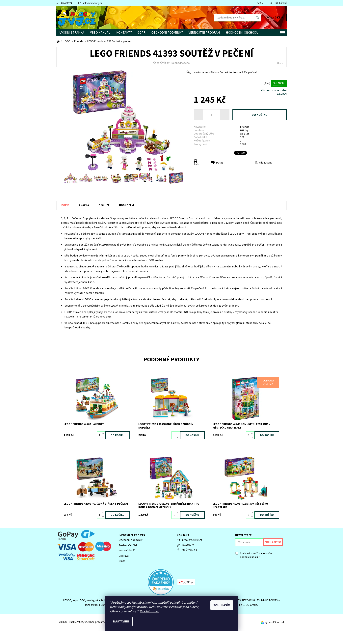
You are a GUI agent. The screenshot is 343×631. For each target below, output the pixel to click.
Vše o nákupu (100, 32)
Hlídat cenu (265, 163)
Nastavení (121, 621)
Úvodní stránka (71, 32)
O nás (122, 561)
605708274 (66, 3)
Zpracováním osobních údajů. (256, 555)
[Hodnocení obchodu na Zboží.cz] (186, 582)
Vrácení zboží (127, 551)
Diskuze (104, 205)
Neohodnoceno (181, 63)
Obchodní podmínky (167, 32)
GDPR (141, 32)
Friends (244, 127)
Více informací (149, 611)
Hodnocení (126, 205)
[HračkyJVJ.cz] (76, 17)
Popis (65, 205)
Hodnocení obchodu (242, 32)
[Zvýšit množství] (103, 433)
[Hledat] (257, 17)
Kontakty (124, 32)
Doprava (124, 556)
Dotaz (219, 163)
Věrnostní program (204, 32)
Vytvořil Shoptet (274, 622)
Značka (84, 205)
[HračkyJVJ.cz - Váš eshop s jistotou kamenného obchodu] (58, 41)
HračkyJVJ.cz (189, 550)
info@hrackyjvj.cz (92, 3)
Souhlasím (221, 605)
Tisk (196, 164)
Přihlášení (280, 3)
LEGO (280, 63)
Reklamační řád (128, 545)
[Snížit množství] (103, 437)
